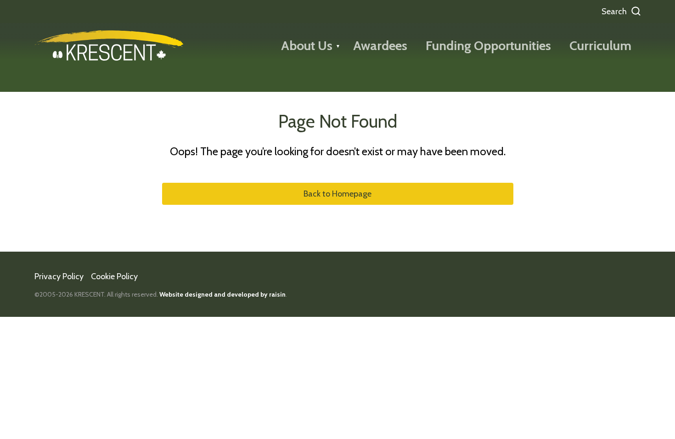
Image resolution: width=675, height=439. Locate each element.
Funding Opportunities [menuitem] (488, 45)
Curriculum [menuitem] (600, 45)
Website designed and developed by (222, 294)
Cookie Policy (114, 276)
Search (614, 11)
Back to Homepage (337, 194)
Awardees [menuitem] (380, 45)
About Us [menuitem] (306, 45)
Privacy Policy (59, 276)
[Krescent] (108, 45)
